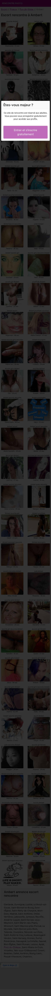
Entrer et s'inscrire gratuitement (25, 132)
